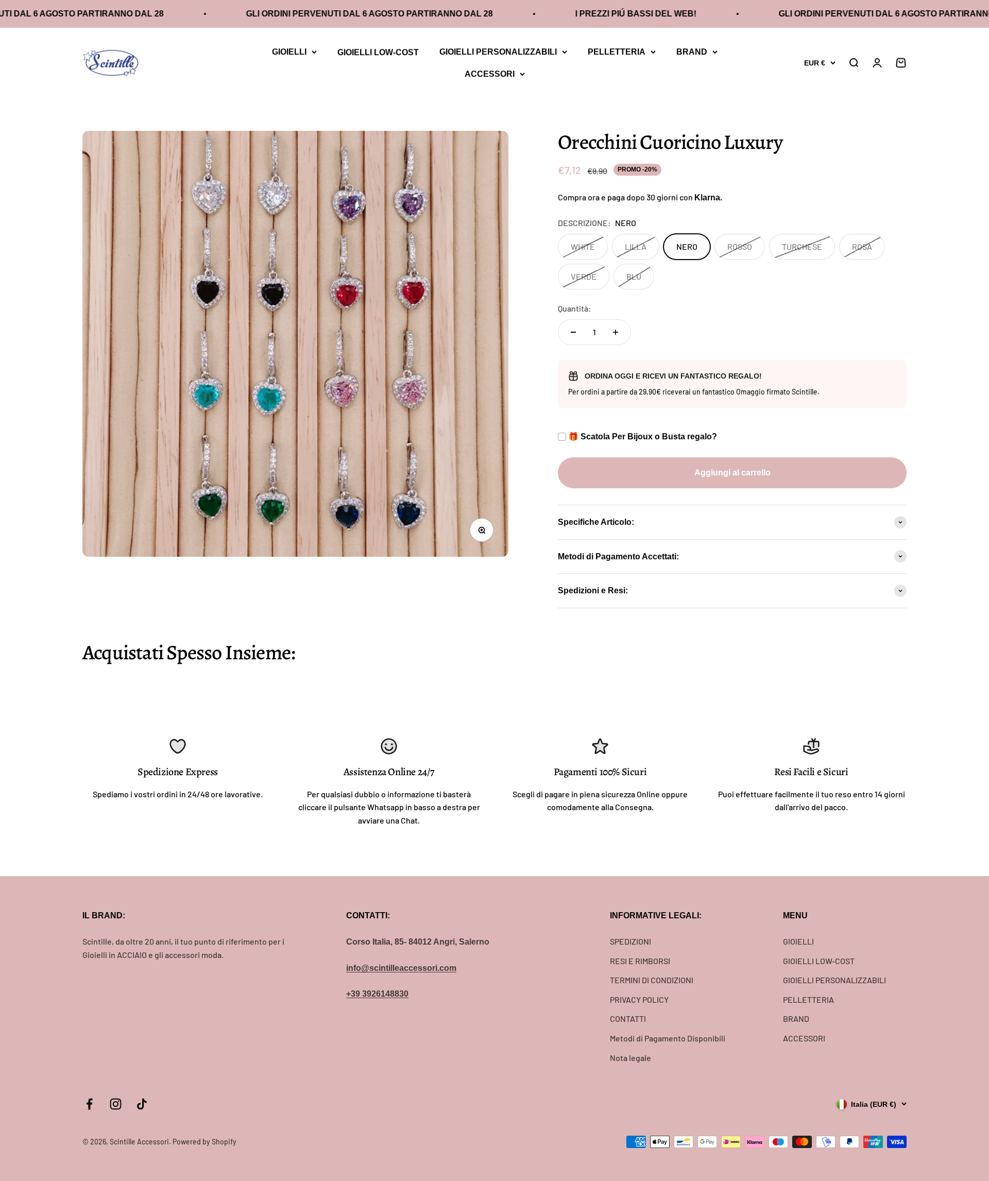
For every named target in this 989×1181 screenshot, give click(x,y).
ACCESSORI (490, 73)
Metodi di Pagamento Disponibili (667, 1038)
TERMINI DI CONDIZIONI (651, 980)
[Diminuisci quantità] (573, 332)
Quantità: (574, 308)
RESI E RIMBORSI (640, 961)
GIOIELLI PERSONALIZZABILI (498, 51)
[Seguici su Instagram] (116, 1104)
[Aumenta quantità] (615, 332)
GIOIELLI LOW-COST (378, 52)
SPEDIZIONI (630, 941)
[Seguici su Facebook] (89, 1104)
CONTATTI (628, 1018)
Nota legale (630, 1058)
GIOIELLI (289, 51)
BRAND (691, 51)
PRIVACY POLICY (639, 999)
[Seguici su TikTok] (142, 1104)
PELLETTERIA (616, 51)
